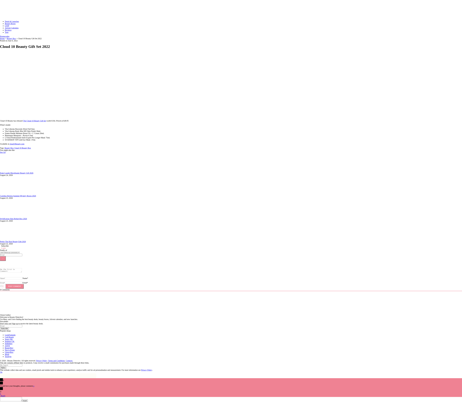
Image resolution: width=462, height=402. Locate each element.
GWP (7, 26)
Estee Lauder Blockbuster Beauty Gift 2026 (16, 173)
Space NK (9, 339)
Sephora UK (9, 341)
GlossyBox (9, 352)
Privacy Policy (41, 361)
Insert (25, 401)
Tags (6, 32)
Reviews (8, 30)
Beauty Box (9, 148)
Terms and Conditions (56, 361)
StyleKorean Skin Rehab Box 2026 (13, 219)
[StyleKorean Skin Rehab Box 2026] (18, 217)
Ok (1, 372)
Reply (3, 396)
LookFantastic (10, 335)
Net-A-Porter (10, 350)
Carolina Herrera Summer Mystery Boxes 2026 (18, 196)
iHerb (7, 354)
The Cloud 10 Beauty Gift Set (34, 121)
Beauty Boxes (10, 24)
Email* (25, 283)
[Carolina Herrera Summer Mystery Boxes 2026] (18, 194)
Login (3, 248)
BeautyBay (9, 348)
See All (3, 152)
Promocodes (4, 36)
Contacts (69, 361)
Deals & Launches (12, 21)
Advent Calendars (12, 28)
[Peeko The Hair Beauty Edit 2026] (18, 239)
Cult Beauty (9, 337)
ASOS (7, 346)
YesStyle (8, 357)
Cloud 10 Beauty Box (22, 148)
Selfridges (8, 344)
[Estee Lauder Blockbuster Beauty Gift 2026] (18, 171)
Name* (25, 278)
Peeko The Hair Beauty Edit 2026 (13, 242)
